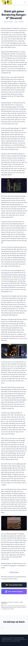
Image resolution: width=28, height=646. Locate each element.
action (5, 605)
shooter (5, 608)
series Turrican (8, 285)
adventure (9, 605)
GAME (21, 602)
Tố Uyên (11, 21)
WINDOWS (4, 603)
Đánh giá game (22, 605)
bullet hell (15, 605)
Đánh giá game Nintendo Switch (9, 607)
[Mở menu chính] (25, 2)
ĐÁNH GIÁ (10, 602)
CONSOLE (16, 602)
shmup (19, 607)
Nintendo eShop (14, 572)
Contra (6, 272)
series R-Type (22, 274)
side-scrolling (10, 608)
